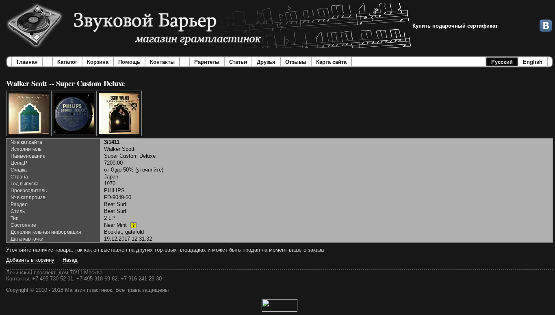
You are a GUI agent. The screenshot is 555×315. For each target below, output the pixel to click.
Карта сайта (331, 62)
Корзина (97, 62)
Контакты (162, 62)
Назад (70, 260)
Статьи (238, 62)
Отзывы (295, 62)
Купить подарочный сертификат (455, 26)
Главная (27, 62)
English (532, 62)
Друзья (266, 62)
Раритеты (206, 62)
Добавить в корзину (30, 260)
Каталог (67, 62)
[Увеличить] (29, 113)
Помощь (129, 62)
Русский (502, 62)
